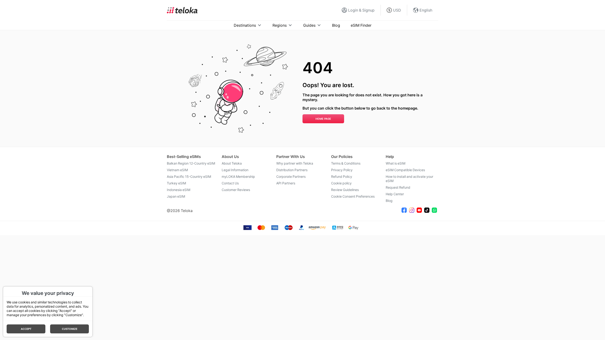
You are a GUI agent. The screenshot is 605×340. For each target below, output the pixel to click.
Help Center (395, 194)
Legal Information (235, 170)
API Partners (285, 183)
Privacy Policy (342, 170)
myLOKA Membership (238, 176)
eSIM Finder (361, 25)
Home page (323, 118)
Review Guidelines (345, 190)
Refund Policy (341, 176)
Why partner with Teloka (294, 163)
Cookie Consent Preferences (353, 196)
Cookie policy (341, 183)
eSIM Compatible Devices (405, 170)
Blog (336, 25)
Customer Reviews (236, 190)
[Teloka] (182, 10)
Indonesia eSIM (178, 190)
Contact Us (230, 183)
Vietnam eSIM (177, 170)
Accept (26, 328)
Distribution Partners (291, 170)
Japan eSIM (176, 196)
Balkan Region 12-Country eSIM (191, 163)
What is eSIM (395, 163)
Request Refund (398, 187)
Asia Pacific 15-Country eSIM (189, 176)
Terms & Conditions (345, 163)
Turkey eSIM (176, 183)
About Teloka (232, 163)
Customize (69, 328)
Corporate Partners (291, 176)
